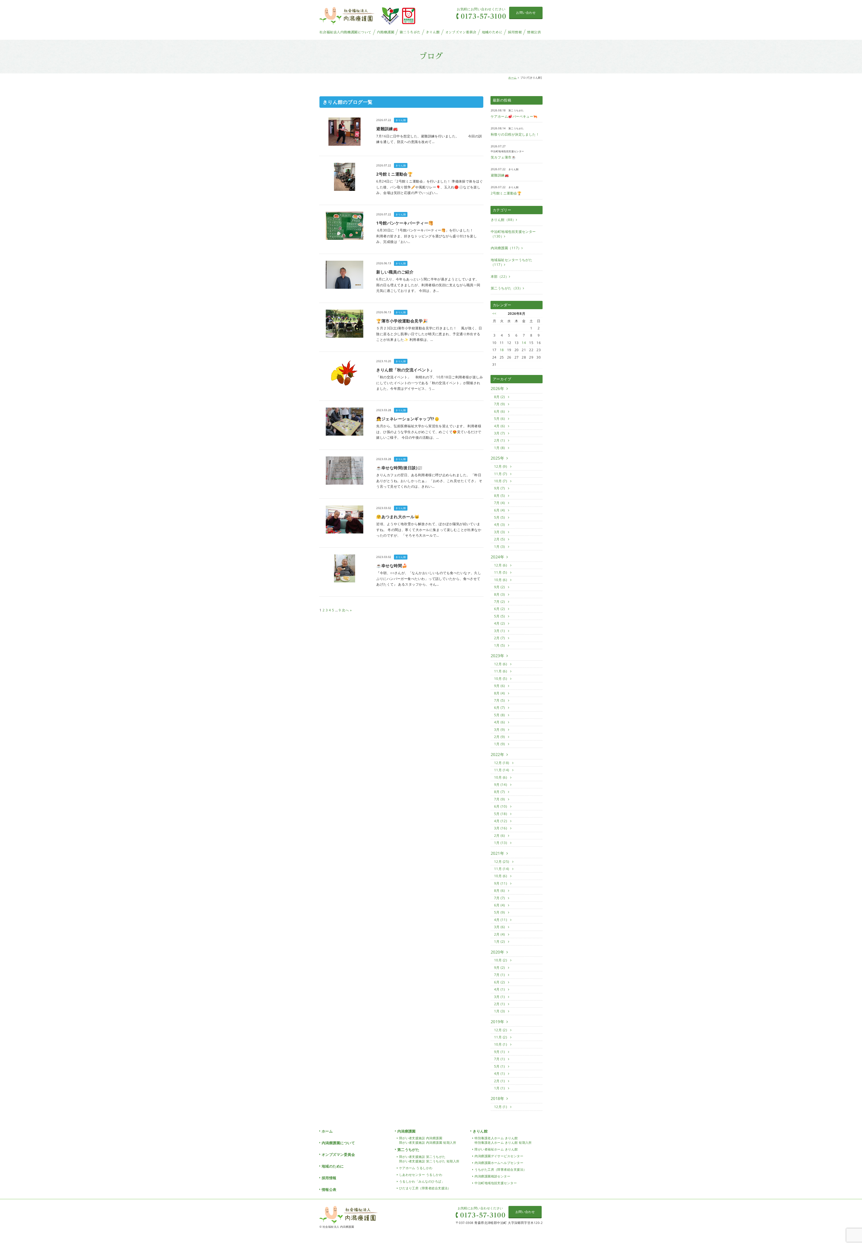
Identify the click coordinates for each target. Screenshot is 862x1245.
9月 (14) (501, 784)
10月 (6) (501, 579)
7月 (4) (500, 502)
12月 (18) (502, 762)
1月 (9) (500, 744)
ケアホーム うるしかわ (416, 1168)
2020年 (497, 952)
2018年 (497, 1098)
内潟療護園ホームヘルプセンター (499, 1163)
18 (502, 350)
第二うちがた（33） (507, 288)
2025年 (497, 458)
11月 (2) (501, 1037)
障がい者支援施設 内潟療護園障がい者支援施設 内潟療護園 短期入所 (427, 1140)
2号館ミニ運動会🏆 (506, 193)
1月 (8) (500, 447)
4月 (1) (500, 989)
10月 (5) (501, 678)
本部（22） (500, 276)
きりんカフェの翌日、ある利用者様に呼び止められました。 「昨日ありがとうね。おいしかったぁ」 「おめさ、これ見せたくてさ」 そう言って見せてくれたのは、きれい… (429, 481)
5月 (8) (500, 715)
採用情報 (515, 32)
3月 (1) (500, 630)
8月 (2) (500, 396)
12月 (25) (502, 861)
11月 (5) (501, 572)
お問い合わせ (526, 12)
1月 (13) (501, 842)
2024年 (497, 557)
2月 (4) (500, 934)
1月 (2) (500, 941)
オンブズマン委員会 (460, 32)
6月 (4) (500, 510)
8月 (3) (500, 594)
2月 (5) (500, 539)
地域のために (492, 32)
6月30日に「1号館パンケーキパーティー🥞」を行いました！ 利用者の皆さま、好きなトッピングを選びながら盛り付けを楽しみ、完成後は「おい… (427, 236)
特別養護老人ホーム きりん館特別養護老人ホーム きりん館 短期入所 (503, 1140)
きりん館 (433, 32)
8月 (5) (500, 495)
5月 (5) (500, 517)
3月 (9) (500, 729)
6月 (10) (501, 806)
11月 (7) (501, 474)
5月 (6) (500, 418)
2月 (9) (500, 736)
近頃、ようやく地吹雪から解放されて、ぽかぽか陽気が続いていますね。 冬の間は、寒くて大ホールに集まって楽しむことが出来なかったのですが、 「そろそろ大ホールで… (428, 530)
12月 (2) (501, 1030)
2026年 (497, 388)
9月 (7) (500, 488)
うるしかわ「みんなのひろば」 (421, 1181)
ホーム (512, 77)
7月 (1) (500, 974)
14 (524, 342)
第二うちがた (410, 32)
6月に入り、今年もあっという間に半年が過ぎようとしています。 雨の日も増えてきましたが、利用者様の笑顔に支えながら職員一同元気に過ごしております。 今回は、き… (428, 285)
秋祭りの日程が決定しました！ (515, 134)
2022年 (497, 754)
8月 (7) (500, 791)
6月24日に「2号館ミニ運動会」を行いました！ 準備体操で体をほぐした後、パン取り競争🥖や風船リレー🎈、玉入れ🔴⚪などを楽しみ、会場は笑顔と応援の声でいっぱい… (429, 187)
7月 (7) (500, 898)
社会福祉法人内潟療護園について (345, 32)
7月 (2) (500, 601)
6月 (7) (500, 707)
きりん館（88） (503, 219)
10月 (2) (501, 960)
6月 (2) (500, 608)
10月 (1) (501, 1044)
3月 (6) (500, 927)
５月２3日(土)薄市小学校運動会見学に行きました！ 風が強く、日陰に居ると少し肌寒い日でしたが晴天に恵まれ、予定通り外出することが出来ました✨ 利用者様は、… (429, 334)
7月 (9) (500, 404)
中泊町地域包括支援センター (496, 1183)
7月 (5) (500, 700)
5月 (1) (500, 1066)
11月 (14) (502, 770)
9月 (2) (500, 587)
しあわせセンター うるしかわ (420, 1174)
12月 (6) (501, 565)
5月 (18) (501, 813)
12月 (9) (501, 466)
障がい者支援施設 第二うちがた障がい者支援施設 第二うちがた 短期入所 (429, 1159)
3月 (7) (500, 433)
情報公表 (534, 32)
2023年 (497, 655)
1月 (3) (500, 546)
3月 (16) (501, 828)
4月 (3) (500, 524)
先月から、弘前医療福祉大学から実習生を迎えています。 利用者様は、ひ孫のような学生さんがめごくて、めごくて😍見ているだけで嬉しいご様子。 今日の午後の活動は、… (428, 432)
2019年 (497, 1021)
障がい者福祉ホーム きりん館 (496, 1149)
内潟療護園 (385, 32)
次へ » (347, 610)
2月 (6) (500, 835)
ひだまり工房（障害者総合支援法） (425, 1188)
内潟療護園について (338, 1142)
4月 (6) (500, 426)
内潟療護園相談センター (492, 1176)
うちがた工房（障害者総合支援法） (500, 1169)
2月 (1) (500, 440)
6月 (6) (500, 411)
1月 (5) (500, 645)
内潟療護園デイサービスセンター (499, 1156)
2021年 (497, 853)
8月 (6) (500, 890)
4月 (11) (501, 919)
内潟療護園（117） (506, 248)
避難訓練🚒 (500, 175)
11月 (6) (501, 671)
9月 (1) (500, 1051)
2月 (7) (500, 638)
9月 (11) (501, 883)
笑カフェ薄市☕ (503, 157)
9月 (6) (500, 685)
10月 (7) (501, 481)
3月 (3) (500, 532)
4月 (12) (501, 821)
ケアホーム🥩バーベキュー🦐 (514, 116)
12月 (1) (501, 1106)
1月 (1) (500, 1088)
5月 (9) (500, 912)
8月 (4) (500, 693)
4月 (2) (500, 623)
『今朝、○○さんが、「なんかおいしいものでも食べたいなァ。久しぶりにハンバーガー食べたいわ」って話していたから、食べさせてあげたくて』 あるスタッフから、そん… (428, 578)
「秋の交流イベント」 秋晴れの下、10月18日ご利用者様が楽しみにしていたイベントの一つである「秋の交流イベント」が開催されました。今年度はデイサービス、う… (429, 383)
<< (494, 313)
